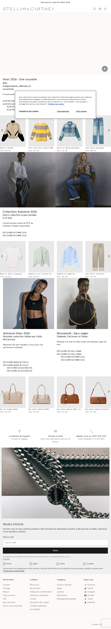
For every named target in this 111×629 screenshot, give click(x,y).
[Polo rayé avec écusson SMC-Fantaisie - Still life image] (41, 131)
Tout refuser (81, 111)
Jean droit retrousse (94, 274)
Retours (6, 592)
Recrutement (35, 588)
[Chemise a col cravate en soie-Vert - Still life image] (41, 257)
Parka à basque (6, 148)
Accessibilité (35, 609)
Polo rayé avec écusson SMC (40, 148)
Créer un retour (9, 595)
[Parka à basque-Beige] (13, 131)
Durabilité (90, 563)
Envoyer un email (55, 436)
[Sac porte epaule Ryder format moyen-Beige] (41, 392)
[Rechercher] (94, 9)
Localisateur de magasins (19, 436)
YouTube (90, 595)
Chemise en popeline (66, 274)
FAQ (4, 599)
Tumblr (90, 599)
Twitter (90, 588)
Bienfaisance (62, 595)
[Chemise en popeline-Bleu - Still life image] (70, 257)
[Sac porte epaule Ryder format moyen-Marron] (70, 392)
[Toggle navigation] (105, 8)
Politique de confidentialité (13, 571)
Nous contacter (9, 602)
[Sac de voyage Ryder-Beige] (13, 392)
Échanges (6, 588)
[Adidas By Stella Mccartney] (28, 303)
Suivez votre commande (12, 606)
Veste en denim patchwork (68, 148)
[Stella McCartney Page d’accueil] (28, 8)
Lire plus (6, 559)
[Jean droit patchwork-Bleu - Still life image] (98, 131)
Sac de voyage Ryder (9, 409)
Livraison (6, 585)
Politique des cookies (56, 104)
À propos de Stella (64, 585)
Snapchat (91, 602)
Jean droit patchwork (94, 148)
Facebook (91, 585)
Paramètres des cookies (39, 602)
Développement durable (66, 599)
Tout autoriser (63, 111)
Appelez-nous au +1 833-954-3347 (91, 436)
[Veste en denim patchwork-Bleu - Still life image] (70, 131)
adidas (35, 563)
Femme (8, 563)
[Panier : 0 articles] (100, 9)
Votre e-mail (8, 537)
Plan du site (34, 585)
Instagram (91, 592)
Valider (55, 551)
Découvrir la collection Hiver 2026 (55, 2)
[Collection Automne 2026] (28, 179)
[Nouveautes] (82, 303)
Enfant (62, 563)
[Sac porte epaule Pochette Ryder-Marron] (98, 392)
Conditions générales (38, 606)
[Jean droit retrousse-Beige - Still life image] (98, 257)
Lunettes (60, 592)
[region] (55, 105)
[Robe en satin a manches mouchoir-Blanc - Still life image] (13, 257)
